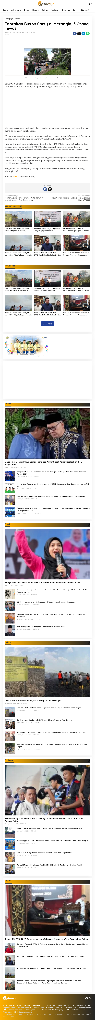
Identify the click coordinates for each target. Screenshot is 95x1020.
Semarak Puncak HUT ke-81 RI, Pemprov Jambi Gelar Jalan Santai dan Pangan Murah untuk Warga (52, 945)
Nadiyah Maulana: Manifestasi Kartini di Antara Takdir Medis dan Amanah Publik (42, 582)
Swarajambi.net (32, 1010)
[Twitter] (50, 189)
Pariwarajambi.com (14, 1010)
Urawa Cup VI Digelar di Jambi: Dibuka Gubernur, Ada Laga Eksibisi (44, 853)
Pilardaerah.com (69, 1007)
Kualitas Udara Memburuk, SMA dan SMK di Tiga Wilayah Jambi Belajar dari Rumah (18, 254)
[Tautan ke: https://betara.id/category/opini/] (89, 524)
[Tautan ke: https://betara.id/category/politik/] (89, 404)
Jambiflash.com (64, 1005)
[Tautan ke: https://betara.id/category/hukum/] (89, 642)
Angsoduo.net (9, 1007)
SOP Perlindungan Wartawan (77, 1014)
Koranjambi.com (81, 1005)
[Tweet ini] (79, 33)
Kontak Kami (49, 1014)
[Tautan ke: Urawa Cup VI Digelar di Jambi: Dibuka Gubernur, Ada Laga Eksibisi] (10, 856)
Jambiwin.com (85, 1007)
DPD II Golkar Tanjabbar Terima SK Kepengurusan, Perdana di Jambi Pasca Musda (51, 496)
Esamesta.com (53, 1007)
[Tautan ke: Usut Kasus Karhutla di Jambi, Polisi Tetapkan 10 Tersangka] (47, 672)
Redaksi (60, 1014)
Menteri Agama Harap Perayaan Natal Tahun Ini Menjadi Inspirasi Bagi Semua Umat (24, 198)
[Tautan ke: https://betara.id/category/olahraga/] (89, 760)
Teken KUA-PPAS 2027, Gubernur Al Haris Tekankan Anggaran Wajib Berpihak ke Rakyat (76, 254)
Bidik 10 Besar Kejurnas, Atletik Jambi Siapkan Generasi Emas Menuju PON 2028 (49, 828)
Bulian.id (47, 1010)
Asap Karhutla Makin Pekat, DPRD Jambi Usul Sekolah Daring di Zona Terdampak (47, 254)
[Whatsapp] (88, 33)
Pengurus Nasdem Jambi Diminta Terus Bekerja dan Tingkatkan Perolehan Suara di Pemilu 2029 (51, 473)
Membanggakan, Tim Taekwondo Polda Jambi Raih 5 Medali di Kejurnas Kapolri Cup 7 (52, 840)
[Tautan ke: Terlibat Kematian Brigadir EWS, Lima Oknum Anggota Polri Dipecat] (10, 724)
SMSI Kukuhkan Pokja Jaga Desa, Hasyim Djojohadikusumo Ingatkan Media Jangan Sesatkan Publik (47, 229)
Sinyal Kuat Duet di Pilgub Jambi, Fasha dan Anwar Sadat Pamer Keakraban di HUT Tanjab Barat (44, 463)
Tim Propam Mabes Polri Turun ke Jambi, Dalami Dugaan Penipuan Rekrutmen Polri (51, 732)
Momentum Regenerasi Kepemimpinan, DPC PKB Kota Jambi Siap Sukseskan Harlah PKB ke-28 (53, 485)
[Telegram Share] (83, 33)
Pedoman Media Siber (13, 1014)
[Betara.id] (46, 3)
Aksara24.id (7, 1012)
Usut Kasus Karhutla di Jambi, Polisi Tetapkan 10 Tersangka (17, 229)
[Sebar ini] (75, 33)
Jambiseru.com (49, 1005)
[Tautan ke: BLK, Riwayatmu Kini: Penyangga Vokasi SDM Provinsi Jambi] (10, 630)
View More (47, 324)
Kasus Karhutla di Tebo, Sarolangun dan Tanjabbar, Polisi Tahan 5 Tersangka (49, 708)
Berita (7, 34)
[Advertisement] (47, 107)
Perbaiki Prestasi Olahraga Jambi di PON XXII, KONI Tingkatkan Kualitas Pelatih (49, 865)
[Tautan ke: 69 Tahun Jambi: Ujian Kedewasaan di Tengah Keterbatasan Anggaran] (10, 606)
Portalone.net (75, 1010)
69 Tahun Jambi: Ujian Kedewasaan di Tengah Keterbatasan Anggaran (46, 602)
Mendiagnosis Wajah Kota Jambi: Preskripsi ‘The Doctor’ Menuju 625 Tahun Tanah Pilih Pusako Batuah (52, 591)
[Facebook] (45, 189)
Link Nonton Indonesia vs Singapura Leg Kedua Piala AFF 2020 (71, 198)
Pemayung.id (60, 1010)
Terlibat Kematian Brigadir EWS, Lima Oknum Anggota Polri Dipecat (44, 720)
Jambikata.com (38, 1007)
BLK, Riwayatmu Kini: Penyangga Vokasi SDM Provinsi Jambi (41, 626)
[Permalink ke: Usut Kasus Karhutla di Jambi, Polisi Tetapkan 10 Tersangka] (18, 218)
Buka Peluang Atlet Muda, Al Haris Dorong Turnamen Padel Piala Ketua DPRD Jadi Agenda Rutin (44, 819)
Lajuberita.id (23, 1007)
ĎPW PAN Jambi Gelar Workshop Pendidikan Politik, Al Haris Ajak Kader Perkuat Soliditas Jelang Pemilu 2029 (53, 509)
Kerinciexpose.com (24, 1012)
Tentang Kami (8, 1016)
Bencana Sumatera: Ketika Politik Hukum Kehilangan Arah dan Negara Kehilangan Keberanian (51, 615)
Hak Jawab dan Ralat (33, 1014)
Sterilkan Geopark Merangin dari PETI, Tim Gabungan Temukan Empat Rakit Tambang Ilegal (52, 745)
